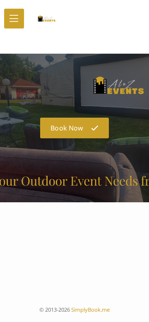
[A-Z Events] (44, 18)
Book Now (66, 128)
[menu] (14, 18)
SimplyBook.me (90, 309)
